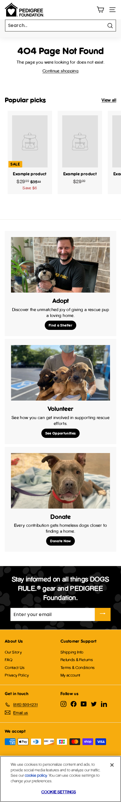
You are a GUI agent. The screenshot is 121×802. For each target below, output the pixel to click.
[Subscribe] (103, 614)
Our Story (13, 652)
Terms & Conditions (77, 667)
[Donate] (60, 481)
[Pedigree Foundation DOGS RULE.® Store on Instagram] (63, 704)
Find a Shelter (60, 325)
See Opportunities (60, 433)
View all (109, 100)
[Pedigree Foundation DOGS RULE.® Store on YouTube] (84, 704)
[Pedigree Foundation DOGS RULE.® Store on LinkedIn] (104, 704)
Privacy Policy (17, 675)
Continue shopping (60, 70)
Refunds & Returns (76, 659)
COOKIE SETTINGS (58, 791)
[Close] (112, 765)
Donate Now (60, 541)
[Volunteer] (60, 373)
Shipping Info (72, 652)
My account (70, 675)
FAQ (8, 659)
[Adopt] (60, 265)
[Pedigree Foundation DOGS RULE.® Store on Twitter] (94, 704)
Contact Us (15, 667)
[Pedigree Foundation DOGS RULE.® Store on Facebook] (74, 704)
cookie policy (36, 775)
